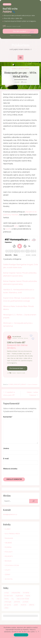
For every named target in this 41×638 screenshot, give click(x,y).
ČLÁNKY (14, 68)
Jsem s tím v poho (21, 635)
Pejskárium (20, 45)
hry (13, 599)
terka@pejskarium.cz (10, 514)
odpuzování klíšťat (23, 599)
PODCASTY (20, 68)
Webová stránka (10, 469)
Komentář (8, 417)
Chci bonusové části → (17, 368)
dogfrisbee (19, 595)
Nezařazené (9, 538)
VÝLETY (7, 570)
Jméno (6, 448)
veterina (31, 605)
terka (25, 82)
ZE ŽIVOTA (8, 579)
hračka (28, 595)
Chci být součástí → (20, 31)
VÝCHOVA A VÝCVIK (12, 565)
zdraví (6, 608)
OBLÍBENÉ (8, 543)
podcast (25, 602)
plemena (17, 602)
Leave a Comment (32, 384)
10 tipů (6, 592)
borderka (26, 592)
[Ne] (38, 631)
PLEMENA (8, 547)
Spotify (8, 229)
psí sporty (7, 605)
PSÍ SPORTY (9, 556)
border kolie (8, 595)
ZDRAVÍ (27, 68)
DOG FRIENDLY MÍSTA (12, 534)
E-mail (6, 459)
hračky (6, 599)
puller (16, 605)
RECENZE (8, 561)
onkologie (7, 602)
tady (16, 226)
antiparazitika (16, 592)
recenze (23, 605)
